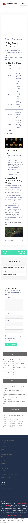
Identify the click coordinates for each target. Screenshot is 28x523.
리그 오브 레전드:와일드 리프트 (9, 474)
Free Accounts (7, 505)
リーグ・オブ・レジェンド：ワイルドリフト (12, 471)
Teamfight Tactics (7, 455)
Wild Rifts (4, 469)
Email (7, 320)
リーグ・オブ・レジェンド (8, 443)
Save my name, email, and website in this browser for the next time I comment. (14, 338)
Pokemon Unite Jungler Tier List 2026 (12, 423)
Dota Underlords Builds (7, 485)
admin (8, 39)
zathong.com (12, 518)
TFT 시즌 (3, 460)
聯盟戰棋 (3, 463)
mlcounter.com (11, 520)
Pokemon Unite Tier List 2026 (10, 419)
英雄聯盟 (3, 449)
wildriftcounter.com (20, 520)
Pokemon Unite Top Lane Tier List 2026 (13, 421)
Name (7, 313)
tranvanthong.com (20, 518)
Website (7, 328)
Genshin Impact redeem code (21, 252)
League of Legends (7, 441)
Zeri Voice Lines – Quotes (9, 374)
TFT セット (4, 457)
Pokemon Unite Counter (7, 488)
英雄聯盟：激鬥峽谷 (6, 477)
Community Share (21, 503)
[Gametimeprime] (10, 3)
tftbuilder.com (3, 522)
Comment (8, 297)
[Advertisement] (14, 27)
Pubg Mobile (10, 240)
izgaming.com (3, 520)
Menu (23, 4)
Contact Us (10, 515)
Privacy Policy (17, 515)
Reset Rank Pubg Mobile (7, 252)
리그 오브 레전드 (5, 446)
